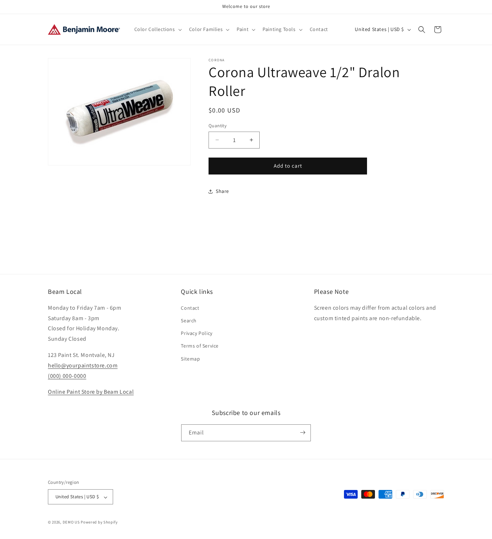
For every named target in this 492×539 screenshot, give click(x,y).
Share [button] (222, 191)
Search (189, 321)
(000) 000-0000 (67, 376)
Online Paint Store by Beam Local (91, 392)
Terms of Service (200, 346)
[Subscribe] (302, 432)
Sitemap (190, 358)
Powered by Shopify (99, 522)
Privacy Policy (196, 333)
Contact (190, 308)
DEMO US (71, 522)
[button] (157, 29)
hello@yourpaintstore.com (82, 365)
